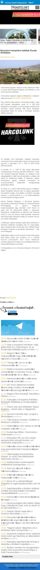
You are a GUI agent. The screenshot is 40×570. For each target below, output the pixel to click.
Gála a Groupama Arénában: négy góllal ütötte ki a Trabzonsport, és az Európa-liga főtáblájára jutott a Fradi (19, 347)
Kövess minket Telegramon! (16, 3)
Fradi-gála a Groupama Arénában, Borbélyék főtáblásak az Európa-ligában (19, 400)
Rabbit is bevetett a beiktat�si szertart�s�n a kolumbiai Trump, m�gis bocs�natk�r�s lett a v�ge (20, 372)
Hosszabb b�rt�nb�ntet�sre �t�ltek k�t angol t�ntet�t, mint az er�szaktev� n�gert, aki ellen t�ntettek (20, 520)
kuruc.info (26, 341)
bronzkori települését (21, 98)
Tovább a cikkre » (7, 302)
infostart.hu (12, 396)
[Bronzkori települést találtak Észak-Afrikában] (20, 83)
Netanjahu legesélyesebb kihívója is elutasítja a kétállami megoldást (20, 543)
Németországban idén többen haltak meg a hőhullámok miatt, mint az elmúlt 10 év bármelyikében (20, 505)
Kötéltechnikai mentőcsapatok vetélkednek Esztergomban (17, 463)
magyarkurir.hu (23, 493)
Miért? (31, 3)
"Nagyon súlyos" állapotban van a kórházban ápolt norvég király (19, 529)
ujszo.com (4, 404)
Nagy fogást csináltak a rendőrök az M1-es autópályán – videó (16, 41)
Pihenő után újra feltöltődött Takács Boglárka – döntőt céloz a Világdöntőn (20, 408)
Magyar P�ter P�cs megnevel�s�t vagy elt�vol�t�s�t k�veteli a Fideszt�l (18, 356)
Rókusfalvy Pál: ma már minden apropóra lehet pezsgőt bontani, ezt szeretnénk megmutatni (18, 440)
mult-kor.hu (11, 298)
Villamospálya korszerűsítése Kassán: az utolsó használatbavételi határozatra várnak (17, 456)
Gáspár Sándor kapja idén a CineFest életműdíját (16, 512)
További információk (27, 568)
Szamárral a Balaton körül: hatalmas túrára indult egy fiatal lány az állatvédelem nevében (20, 536)
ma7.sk (36, 349)
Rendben (13, 568)
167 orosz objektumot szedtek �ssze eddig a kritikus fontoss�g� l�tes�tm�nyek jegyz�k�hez (17, 387)
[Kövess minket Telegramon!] (18, 335)
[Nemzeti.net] (20, 7)
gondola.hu (30, 465)
